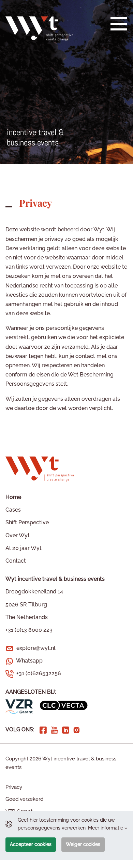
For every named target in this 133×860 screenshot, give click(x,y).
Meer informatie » (107, 828)
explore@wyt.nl (36, 648)
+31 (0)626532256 (38, 673)
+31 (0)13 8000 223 (29, 630)
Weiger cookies (83, 844)
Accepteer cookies (30, 844)
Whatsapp (29, 660)
